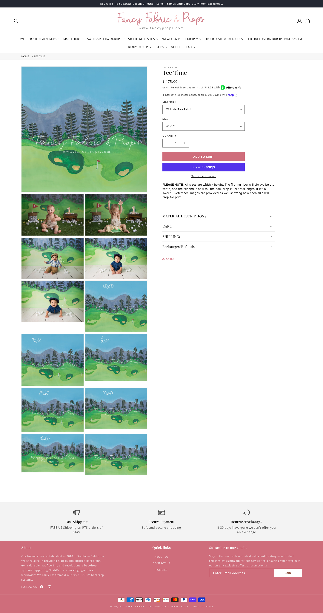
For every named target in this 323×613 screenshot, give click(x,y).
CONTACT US (161, 563)
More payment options (203, 176)
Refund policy (157, 606)
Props (159, 47)
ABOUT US (161, 556)
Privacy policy (179, 606)
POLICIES (161, 569)
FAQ (189, 47)
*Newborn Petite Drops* (180, 39)
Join (288, 572)
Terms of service (203, 606)
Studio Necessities (141, 39)
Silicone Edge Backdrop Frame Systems (275, 39)
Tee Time (39, 56)
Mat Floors (71, 39)
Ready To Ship (138, 47)
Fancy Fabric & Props (131, 606)
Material (169, 102)
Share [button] (170, 259)
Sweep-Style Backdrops (104, 39)
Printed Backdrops (42, 39)
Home (25, 56)
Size (165, 119)
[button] (16, 21)
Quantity (169, 135)
